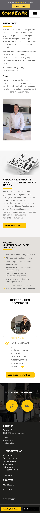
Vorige (3, 337)
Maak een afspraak (20, 6)
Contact (8, 426)
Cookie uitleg (8, 443)
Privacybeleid (8, 440)
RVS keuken (8, 467)
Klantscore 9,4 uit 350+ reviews (20, 2)
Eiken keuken (8, 464)
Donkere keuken (10, 458)
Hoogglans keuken (10, 470)
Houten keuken (9, 461)
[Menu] (35, 13)
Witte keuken (8, 455)
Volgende (36, 337)
